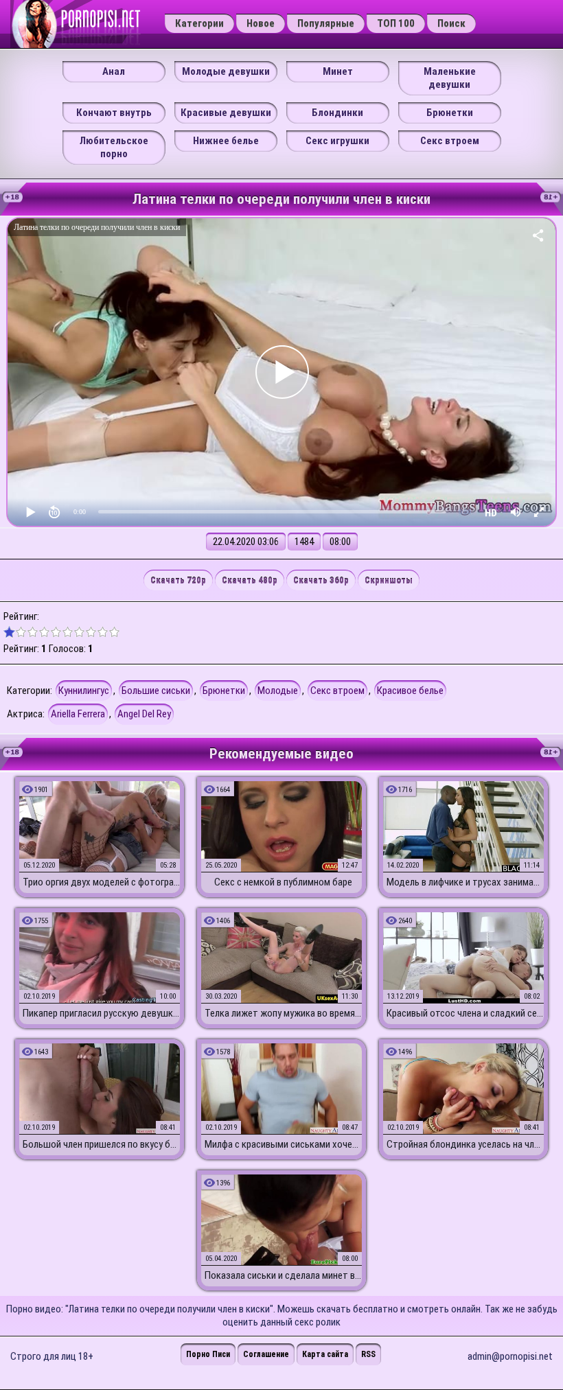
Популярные (325, 23)
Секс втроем (449, 141)
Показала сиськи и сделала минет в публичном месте (283, 1275)
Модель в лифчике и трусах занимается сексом (465, 882)
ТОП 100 (396, 23)
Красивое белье (410, 690)
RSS (368, 1354)
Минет (338, 71)
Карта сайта (325, 1354)
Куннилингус (83, 690)
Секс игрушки (337, 141)
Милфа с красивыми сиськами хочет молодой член (283, 1144)
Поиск (451, 23)
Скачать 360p (321, 580)
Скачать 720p (178, 580)
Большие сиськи (156, 690)
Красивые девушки (226, 112)
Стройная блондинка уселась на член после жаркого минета (465, 1144)
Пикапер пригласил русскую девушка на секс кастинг (101, 1013)
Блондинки (337, 112)
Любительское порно (114, 147)
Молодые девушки (226, 71)
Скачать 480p (249, 580)
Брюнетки (449, 112)
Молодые (277, 690)
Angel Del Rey (144, 714)
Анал (113, 71)
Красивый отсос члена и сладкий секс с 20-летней (465, 1013)
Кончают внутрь (114, 112)
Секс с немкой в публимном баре (283, 882)
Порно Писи (208, 1354)
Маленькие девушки (450, 78)
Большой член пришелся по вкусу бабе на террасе (101, 1144)
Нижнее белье (226, 141)
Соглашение (266, 1354)
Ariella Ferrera (78, 714)
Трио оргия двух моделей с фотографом (101, 882)
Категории (199, 23)
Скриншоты (389, 580)
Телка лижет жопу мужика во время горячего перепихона (283, 1013)
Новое (260, 23)
